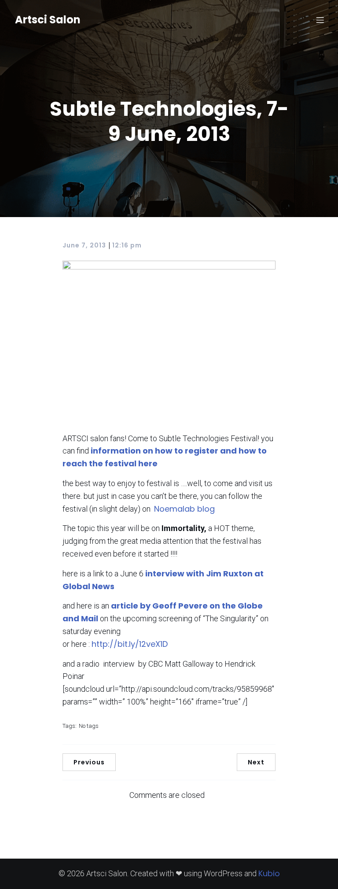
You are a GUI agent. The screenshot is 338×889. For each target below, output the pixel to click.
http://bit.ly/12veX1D (130, 643)
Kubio (269, 873)
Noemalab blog (184, 508)
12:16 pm (127, 245)
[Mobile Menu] (319, 19)
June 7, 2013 (84, 245)
